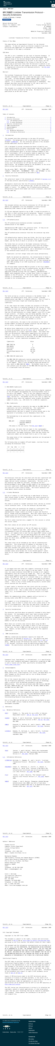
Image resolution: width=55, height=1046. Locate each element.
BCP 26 (40, 719)
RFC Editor (31, 1039)
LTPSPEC (8, 140)
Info (53, 5)
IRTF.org (31, 1026)
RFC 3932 (47, 67)
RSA (9, 396)
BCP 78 (16, 940)
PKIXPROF (46, 262)
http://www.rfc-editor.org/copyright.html (36, 940)
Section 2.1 (27, 638)
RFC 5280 (29, 771)
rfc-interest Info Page (34, 1043)
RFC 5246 (41, 776)
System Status (6, 1032)
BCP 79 (20, 973)
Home (4, 8)
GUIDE (7, 645)
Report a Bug (13, 1032)
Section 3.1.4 (46, 179)
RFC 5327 (5, 109)
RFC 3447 (25, 753)
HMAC (27, 364)
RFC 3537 (35, 426)
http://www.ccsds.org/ (13, 664)
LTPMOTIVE (15, 141)
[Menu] (53, 2)
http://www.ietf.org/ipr (12, 984)
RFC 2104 (40, 726)
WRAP (40, 426)
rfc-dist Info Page (33, 1041)
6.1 (8, 130)
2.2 (8, 122)
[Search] (51, 1)
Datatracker (32, 1030)
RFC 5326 (42, 732)
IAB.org (30, 1028)
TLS (30, 330)
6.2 (8, 132)
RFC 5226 (46, 719)
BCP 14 (29, 714)
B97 (38, 172)
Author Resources (33, 1032)
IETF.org (31, 1023)
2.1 (8, 120)
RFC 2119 (35, 714)
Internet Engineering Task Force (11, 1022)
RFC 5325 (40, 762)
